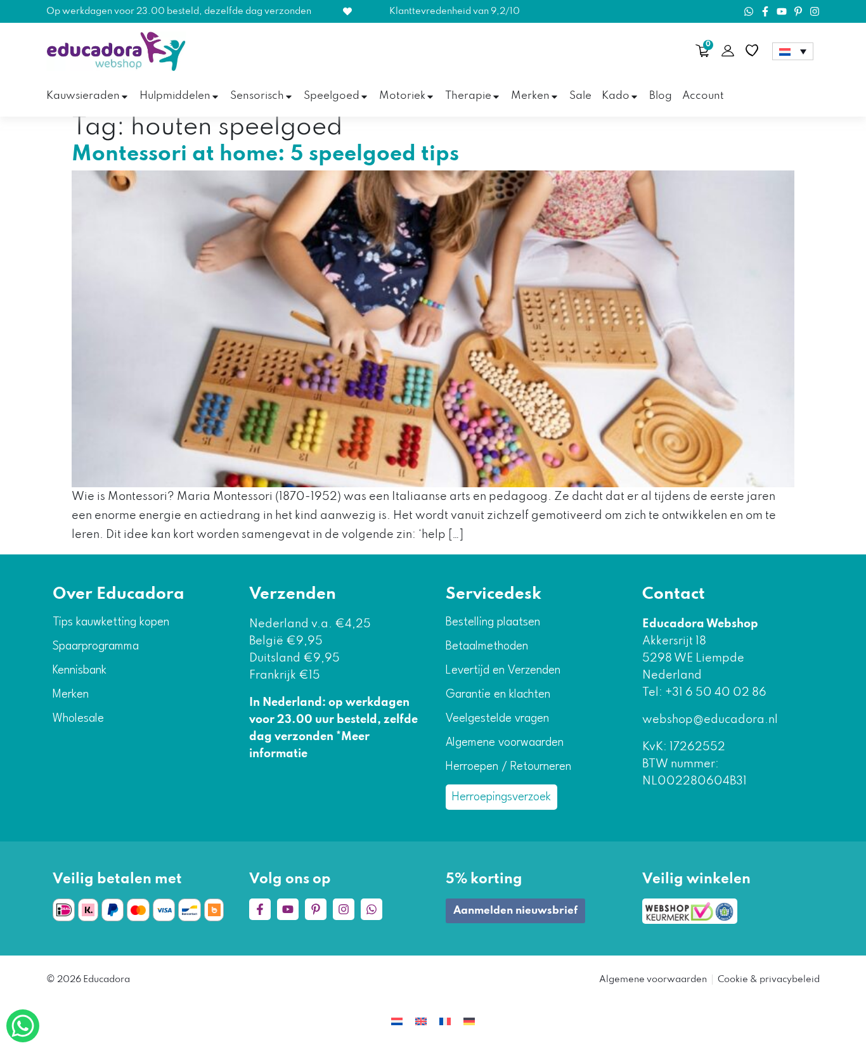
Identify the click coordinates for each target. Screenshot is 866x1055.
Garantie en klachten (498, 694)
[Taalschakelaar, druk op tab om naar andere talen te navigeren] (792, 51)
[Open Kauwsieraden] (124, 96)
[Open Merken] (554, 96)
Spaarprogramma (96, 646)
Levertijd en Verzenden (503, 670)
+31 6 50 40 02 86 (714, 692)
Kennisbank (80, 670)
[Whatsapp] (749, 11)
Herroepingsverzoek (501, 797)
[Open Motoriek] (430, 96)
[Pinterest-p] (798, 11)
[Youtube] (782, 11)
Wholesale (78, 718)
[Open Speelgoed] (364, 96)
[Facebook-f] (765, 11)
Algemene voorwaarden (505, 742)
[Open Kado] (634, 96)
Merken (71, 694)
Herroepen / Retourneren (508, 766)
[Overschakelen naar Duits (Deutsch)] (469, 1021)
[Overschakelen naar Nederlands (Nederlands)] (397, 1021)
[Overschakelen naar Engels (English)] (421, 1021)
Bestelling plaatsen (493, 622)
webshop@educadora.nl (710, 720)
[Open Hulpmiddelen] (215, 96)
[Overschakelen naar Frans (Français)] (445, 1021)
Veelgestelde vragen (497, 718)
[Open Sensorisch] (289, 96)
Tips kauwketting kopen (111, 622)
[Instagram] (815, 11)
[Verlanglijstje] (751, 50)
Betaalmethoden (487, 646)
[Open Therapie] (496, 96)
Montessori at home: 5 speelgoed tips (265, 154)
